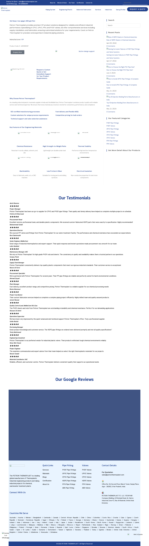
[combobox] (135, 3)
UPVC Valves (111, 132)
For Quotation (107, 472)
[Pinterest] (12, 503)
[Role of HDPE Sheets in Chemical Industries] (122, 37)
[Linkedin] (24, 498)
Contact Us (89, 3)
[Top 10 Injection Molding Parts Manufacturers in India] (123, 98)
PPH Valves (110, 144)
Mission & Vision (62, 3)
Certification (80, 3)
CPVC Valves (111, 138)
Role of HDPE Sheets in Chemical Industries (121, 40)
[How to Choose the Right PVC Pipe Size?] (121, 67)
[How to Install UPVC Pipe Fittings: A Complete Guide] (123, 80)
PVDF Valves (111, 126)
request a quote (137, 9)
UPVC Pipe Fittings (113, 129)
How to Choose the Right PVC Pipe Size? (120, 70)
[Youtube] (18, 498)
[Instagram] (30, 498)
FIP (22, 39)
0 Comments (111, 46)
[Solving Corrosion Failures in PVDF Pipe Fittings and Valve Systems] (123, 51)
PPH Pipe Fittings (112, 141)
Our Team (72, 3)
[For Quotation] (103, 470)
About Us (52, 3)
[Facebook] (12, 498)
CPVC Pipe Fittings (113, 135)
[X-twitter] (36, 498)
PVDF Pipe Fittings (113, 123)
